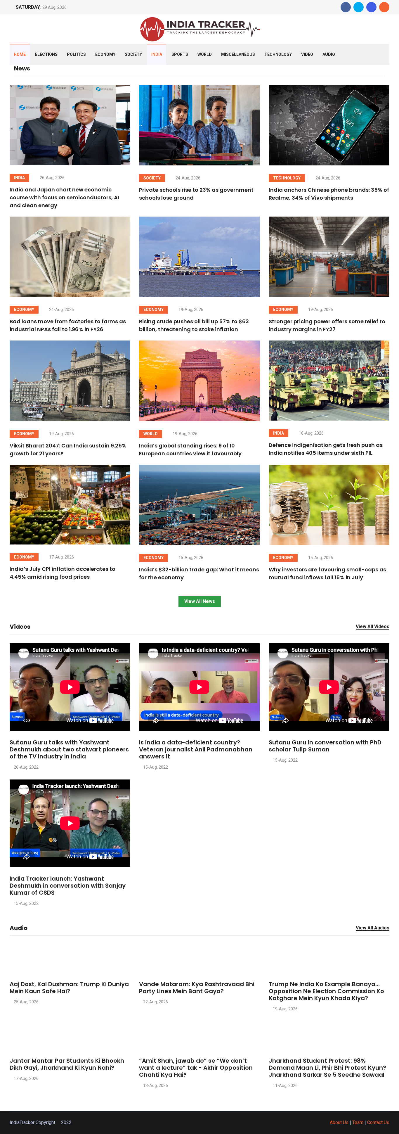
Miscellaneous (238, 54)
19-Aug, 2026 (190, 309)
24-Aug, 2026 (187, 178)
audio (328, 54)
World (204, 54)
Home (20, 54)
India (156, 54)
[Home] (199, 28)
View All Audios (372, 928)
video (307, 54)
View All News (199, 601)
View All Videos (372, 626)
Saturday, (28, 7)
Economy (105, 54)
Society (133, 54)
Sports (179, 54)
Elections (46, 54)
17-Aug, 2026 (61, 557)
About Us (339, 1122)
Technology (278, 54)
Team (357, 1122)
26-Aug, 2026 (52, 177)
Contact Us (378, 1122)
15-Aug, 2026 (190, 557)
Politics (76, 54)
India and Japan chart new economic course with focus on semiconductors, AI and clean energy (64, 197)
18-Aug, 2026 (311, 433)
